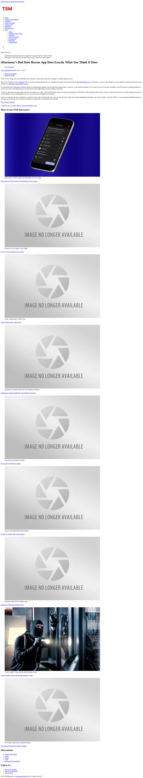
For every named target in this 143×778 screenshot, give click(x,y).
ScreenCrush (9, 25)
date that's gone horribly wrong (18, 84)
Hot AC (19, 105)
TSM (6, 759)
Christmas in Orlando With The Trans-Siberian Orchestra (18, 393)
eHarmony (21, 82)
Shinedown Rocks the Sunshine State (12, 605)
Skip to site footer (18, 1)
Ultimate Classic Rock (11, 19)
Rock (35, 105)
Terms (6, 756)
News (24, 105)
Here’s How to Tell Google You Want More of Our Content (19, 181)
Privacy (7, 758)
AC (9, 105)
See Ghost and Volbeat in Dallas (11, 463)
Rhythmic (30, 105)
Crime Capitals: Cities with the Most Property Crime (17, 675)
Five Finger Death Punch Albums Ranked (14, 746)
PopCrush (8, 26)
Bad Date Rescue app (83, 82)
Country (13, 105)
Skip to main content (7, 1)
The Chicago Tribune (7, 102)
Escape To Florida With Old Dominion (13, 534)
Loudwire (8, 21)
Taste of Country (10, 23)
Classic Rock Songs (11, 754)
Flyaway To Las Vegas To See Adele (12, 252)
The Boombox (9, 28)
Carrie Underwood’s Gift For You (11, 322)
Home (6, 18)
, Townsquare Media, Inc (22, 776)
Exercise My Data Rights (12, 761)
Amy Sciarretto (5, 70)
